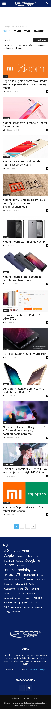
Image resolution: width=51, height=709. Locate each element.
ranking (20, 588)
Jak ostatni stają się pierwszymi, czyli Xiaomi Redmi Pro (23, 390)
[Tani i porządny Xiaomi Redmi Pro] (25, 339)
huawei (9, 565)
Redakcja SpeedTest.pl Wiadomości (25, 698)
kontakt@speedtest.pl (35, 669)
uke (33, 602)
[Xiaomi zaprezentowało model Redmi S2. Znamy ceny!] (25, 146)
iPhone (8, 574)
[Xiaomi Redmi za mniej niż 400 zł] (25, 227)
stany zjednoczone (22, 598)
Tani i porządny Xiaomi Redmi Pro (24, 353)
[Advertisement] (25, 15)
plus (43, 579)
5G (7, 550)
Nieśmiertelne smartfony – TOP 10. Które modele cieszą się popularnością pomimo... (25, 430)
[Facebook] (22, 688)
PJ (3, 476)
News (5, 76)
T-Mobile (36, 597)
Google (30, 560)
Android (6, 118)
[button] (47, 3)
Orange (28, 579)
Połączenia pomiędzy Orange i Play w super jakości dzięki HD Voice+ (25, 470)
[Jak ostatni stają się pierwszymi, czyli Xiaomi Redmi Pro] (25, 374)
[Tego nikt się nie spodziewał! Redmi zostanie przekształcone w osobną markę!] (25, 66)
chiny (36, 556)
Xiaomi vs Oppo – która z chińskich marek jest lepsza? (25, 509)
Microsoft (28, 574)
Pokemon (8, 583)
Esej (5, 422)
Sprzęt (6, 272)
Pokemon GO (21, 583)
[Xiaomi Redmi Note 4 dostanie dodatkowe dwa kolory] (25, 262)
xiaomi (38, 606)
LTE (18, 574)
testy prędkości (22, 602)
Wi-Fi (6, 607)
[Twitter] (29, 688)
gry (39, 560)
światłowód (16, 612)
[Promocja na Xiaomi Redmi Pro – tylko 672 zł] (25, 300)
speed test (8, 598)
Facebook (9, 560)
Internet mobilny (9, 464)
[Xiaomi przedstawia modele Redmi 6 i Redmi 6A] (25, 108)
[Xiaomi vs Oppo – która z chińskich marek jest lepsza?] (25, 493)
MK (4, 91)
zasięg (7, 611)
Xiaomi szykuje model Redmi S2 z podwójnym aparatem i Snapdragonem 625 (24, 203)
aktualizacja (16, 551)
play (37, 579)
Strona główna (8, 26)
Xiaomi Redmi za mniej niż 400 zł (24, 241)
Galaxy (19, 560)
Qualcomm (9, 588)
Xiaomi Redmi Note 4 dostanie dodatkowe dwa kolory (22, 278)
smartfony (21, 593)
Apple (9, 555)
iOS (34, 570)
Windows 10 (28, 607)
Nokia (18, 579)
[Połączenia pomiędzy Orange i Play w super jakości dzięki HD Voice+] (25, 454)
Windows (16, 606)
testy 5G (8, 602)
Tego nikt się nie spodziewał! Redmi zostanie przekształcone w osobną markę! (25, 84)
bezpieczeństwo (24, 556)
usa (38, 602)
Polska (31, 584)
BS (4, 245)
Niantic (40, 575)
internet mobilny (17, 569)
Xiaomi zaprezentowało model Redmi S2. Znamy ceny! (22, 163)
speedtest (31, 593)
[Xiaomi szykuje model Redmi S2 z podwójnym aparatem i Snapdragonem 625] (25, 185)
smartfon (10, 593)
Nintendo (8, 579)
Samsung (32, 588)
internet (21, 565)
